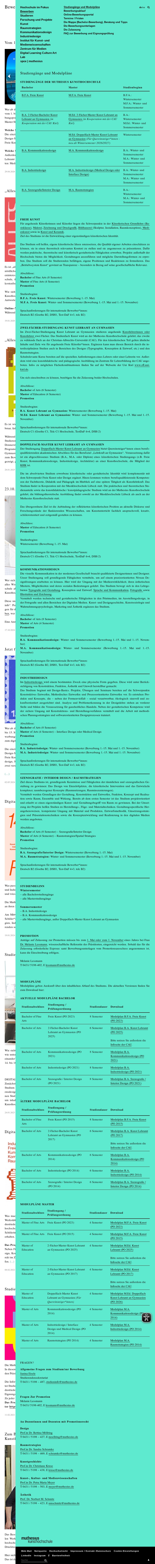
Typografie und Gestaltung (44, 590)
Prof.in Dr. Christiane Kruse (36, 1466)
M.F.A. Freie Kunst (80, 95)
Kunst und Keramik (52, 232)
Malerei (37, 227)
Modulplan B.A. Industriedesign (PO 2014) (126, 1172)
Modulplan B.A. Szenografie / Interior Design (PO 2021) (128, 1081)
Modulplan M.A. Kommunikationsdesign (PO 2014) (127, 1313)
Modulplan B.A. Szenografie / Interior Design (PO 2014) (128, 1184)
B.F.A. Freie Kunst (33, 95)
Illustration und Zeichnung (36, 594)
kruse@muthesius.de (61, 1470)
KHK (23, 465)
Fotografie (136, 590)
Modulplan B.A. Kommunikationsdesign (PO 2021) (127, 1056)
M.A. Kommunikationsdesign (86, 150)
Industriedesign (33, 682)
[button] (45, 1560)
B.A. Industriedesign (34, 170)
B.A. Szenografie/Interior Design (41, 190)
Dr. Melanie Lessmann (33, 944)
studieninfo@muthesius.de (61, 1382)
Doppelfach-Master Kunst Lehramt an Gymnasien (70, 448)
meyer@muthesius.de (61, 1486)
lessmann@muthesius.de (60, 965)
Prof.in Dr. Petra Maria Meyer (37, 1482)
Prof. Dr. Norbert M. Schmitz (37, 1499)
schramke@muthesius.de (63, 1453)
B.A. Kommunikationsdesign (39, 150)
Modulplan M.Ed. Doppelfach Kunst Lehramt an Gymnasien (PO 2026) (128, 1297)
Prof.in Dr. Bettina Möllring (36, 1432)
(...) (12, 1261)
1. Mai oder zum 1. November (105, 940)
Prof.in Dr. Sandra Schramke (37, 1449)
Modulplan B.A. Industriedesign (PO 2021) (126, 1069)
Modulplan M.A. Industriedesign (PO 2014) (126, 1327)
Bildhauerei (85, 227)
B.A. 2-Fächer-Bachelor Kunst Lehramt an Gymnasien (39, 117)
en (144, 7)
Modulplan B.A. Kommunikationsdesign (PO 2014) (127, 1159)
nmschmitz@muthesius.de (64, 1503)
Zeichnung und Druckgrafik (60, 227)
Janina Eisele (28, 1373)
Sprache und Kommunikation (111, 590)
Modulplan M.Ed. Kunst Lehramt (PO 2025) (124, 1247)
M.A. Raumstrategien (81, 190)
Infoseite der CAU (121, 1044)
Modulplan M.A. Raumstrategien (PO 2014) (126, 1342)
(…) (7, 774)
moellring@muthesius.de (63, 1437)
